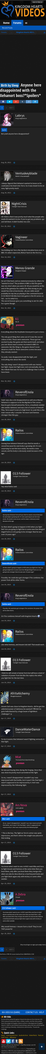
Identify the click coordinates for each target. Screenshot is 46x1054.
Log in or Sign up (37, 2)
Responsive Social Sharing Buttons (12, 1053)
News (3, 1035)
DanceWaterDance (27, 729)
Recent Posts (7, 28)
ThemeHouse (30, 1049)
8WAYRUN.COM (29, 954)
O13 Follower (22, 473)
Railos (19, 430)
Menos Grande (25, 268)
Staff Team (4, 1037)
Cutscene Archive (12, 1035)
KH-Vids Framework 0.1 (8, 1047)
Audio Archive (23, 1035)
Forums (17, 23)
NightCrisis (19, 204)
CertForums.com (31, 1053)
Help (41, 1012)
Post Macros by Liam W (28, 1045)
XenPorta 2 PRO (5, 954)
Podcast (40, 1035)
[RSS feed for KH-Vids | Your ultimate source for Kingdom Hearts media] (21, 1041)
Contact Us (32, 1012)
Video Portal (33, 1035)
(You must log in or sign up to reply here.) (33, 945)
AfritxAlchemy (20, 693)
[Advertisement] (23, 59)
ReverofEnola (24, 392)
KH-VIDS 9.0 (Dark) (11, 1012)
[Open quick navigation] (44, 32)
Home (6, 23)
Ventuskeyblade (26, 173)
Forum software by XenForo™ (10, 1045)
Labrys (19, 115)
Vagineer (21, 237)
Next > (11, 108)
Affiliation (13, 1037)
